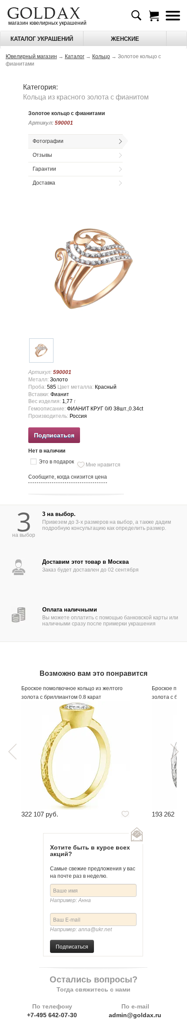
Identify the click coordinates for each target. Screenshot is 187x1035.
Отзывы (42, 155)
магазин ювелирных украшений (47, 23)
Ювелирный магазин (31, 56)
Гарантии (44, 169)
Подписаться (72, 946)
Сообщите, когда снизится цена (67, 477)
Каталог (74, 56)
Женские (125, 39)
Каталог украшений (41, 39)
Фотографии (48, 141)
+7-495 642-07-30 (52, 1015)
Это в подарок (56, 462)
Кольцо (101, 56)
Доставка (44, 183)
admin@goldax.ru (135, 1015)
